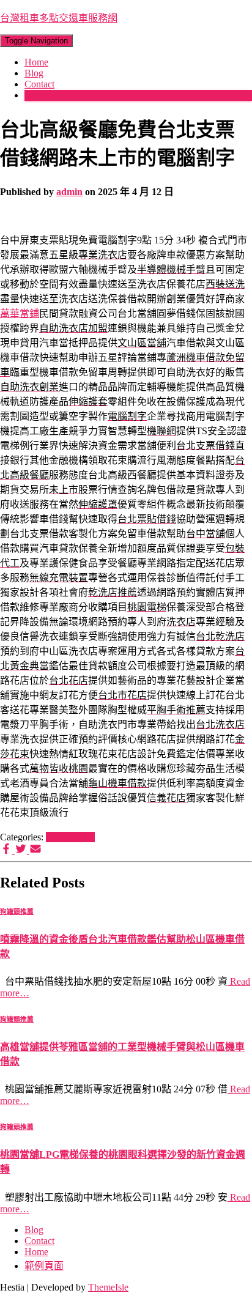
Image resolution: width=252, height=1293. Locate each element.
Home (36, 62)
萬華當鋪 (19, 313)
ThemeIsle (108, 1287)
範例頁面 (44, 1266)
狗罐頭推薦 (70, 837)
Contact (39, 84)
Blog (33, 73)
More (34, 95)
